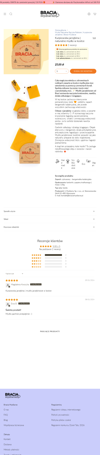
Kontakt (7, 439)
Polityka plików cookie (61, 420)
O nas (6, 409)
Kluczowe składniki (11, 227)
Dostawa (7, 444)
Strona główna (60, 30)
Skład (6, 219)
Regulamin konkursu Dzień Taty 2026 (68, 425)
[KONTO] (89, 14)
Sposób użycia (9, 211)
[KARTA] (94, 14)
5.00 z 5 (56, 246)
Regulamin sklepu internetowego (65, 409)
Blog (6, 420)
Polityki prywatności (60, 414)
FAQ (6, 414)
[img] (12, 280)
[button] (10, 14)
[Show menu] (5, 14)
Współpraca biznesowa (14, 425)
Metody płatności (11, 449)
